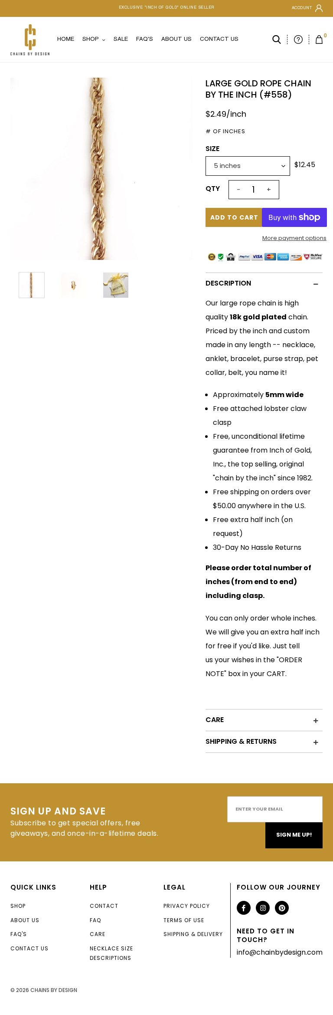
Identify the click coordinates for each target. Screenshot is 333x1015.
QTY (213, 189)
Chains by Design (53, 990)
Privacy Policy (186, 906)
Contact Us (29, 948)
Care (97, 934)
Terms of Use (183, 920)
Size (212, 149)
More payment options (294, 238)
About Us (24, 920)
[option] (101, 169)
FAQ (95, 920)
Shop (18, 906)
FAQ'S (18, 934)
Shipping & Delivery (193, 934)
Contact (104, 906)
